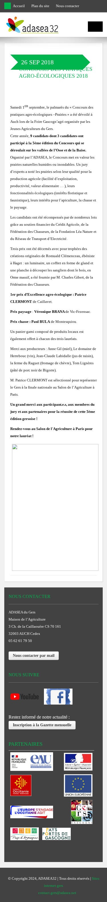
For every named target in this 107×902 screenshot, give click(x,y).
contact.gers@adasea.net (57, 893)
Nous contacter (67, 6)
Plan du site (40, 6)
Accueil (19, 6)
